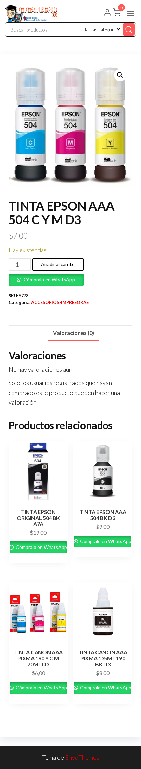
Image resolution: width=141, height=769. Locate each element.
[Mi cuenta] (107, 13)
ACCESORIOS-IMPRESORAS (60, 302)
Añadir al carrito (58, 264)
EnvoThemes (82, 757)
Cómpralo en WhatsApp (49, 280)
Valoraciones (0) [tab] (73, 332)
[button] (130, 14)
